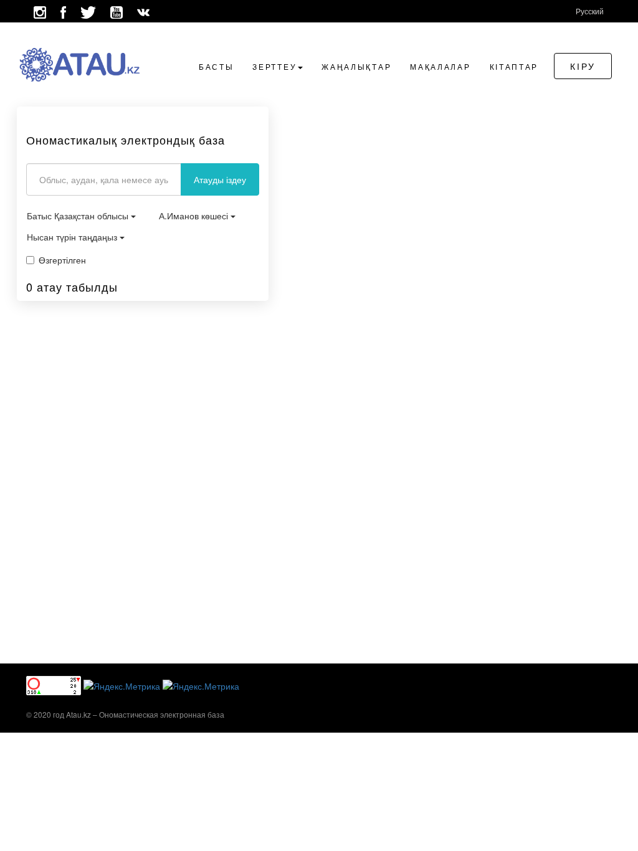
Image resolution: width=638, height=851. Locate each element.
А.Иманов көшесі (195, 215)
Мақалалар (440, 66)
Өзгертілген (62, 260)
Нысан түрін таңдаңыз (73, 237)
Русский (590, 11)
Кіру (583, 66)
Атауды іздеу (220, 179)
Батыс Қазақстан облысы (79, 215)
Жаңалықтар (356, 66)
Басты (216, 66)
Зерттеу (274, 66)
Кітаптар (514, 66)
